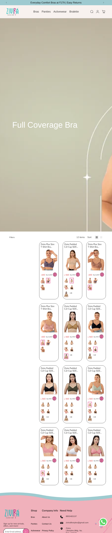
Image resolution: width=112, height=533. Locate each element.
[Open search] (92, 12)
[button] (89, 237)
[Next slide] (55, 260)
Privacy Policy (48, 530)
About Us (46, 517)
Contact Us (46, 524)
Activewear (35, 530)
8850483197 (71, 516)
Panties (34, 524)
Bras (33, 517)
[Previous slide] (43, 260)
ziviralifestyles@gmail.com (77, 522)
